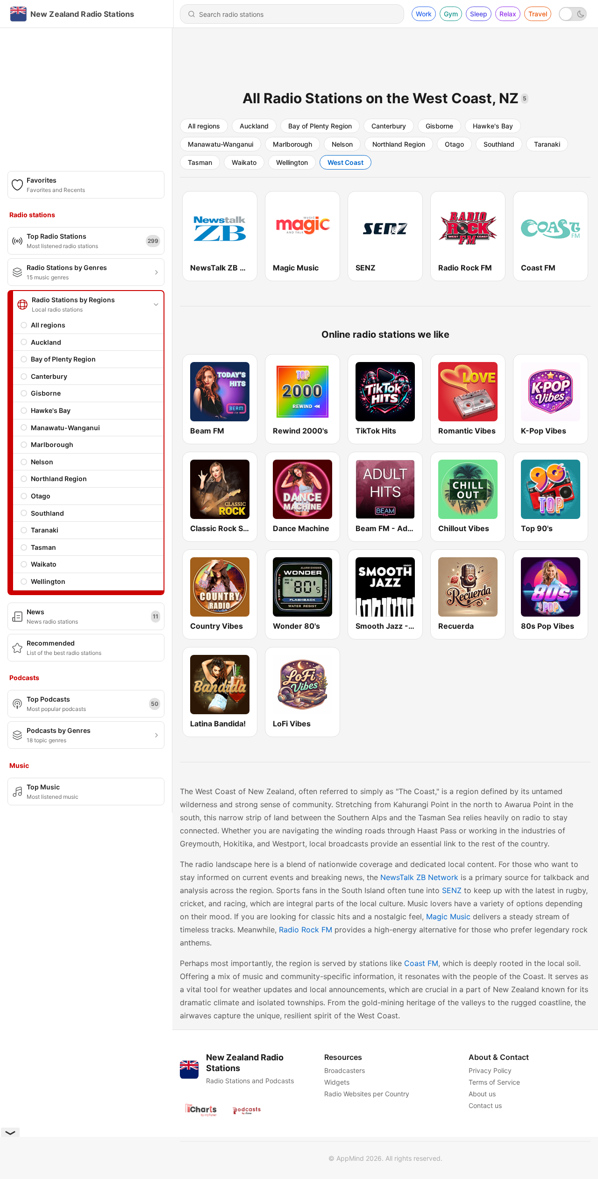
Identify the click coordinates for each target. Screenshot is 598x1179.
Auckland (46, 342)
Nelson (42, 462)
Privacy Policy (490, 1070)
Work (424, 14)
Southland (47, 513)
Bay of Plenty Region (63, 359)
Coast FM (421, 963)
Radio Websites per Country (366, 1094)
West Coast (345, 162)
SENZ (452, 890)
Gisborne (46, 393)
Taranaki (44, 530)
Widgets (336, 1082)
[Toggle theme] (573, 14)
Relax (507, 14)
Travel (537, 14)
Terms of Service (494, 1082)
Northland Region (59, 479)
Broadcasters (344, 1070)
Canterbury (49, 376)
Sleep (478, 14)
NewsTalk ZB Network (419, 877)
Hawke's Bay (51, 410)
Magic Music (448, 916)
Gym (451, 14)
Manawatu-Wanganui (65, 428)
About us (482, 1094)
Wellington (48, 581)
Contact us (485, 1105)
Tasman (43, 547)
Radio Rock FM (305, 929)
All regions (48, 325)
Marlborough (52, 444)
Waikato (44, 564)
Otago (40, 496)
